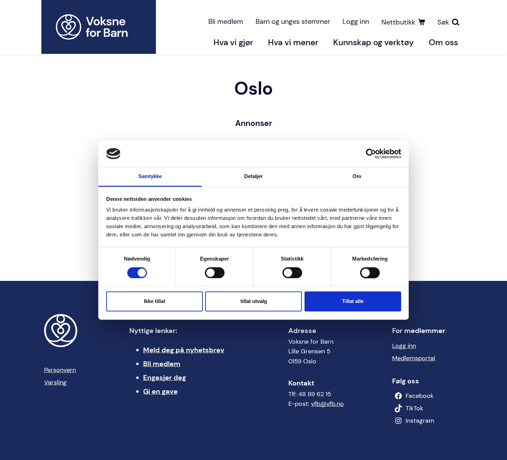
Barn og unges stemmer (293, 21)
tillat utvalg (253, 301)
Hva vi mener (293, 42)
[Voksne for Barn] (98, 27)
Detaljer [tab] (253, 176)
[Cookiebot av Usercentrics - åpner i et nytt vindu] (371, 153)
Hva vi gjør (233, 42)
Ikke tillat (154, 301)
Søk (443, 22)
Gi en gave (160, 391)
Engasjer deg (164, 377)
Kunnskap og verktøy (373, 42)
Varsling (55, 382)
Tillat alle (353, 301)
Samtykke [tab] (150, 176)
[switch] (215, 272)
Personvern (60, 370)
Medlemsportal (413, 358)
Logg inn (355, 21)
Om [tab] (356, 176)
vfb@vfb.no (327, 404)
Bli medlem (225, 21)
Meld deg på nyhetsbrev (183, 349)
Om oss (443, 42)
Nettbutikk (398, 22)
